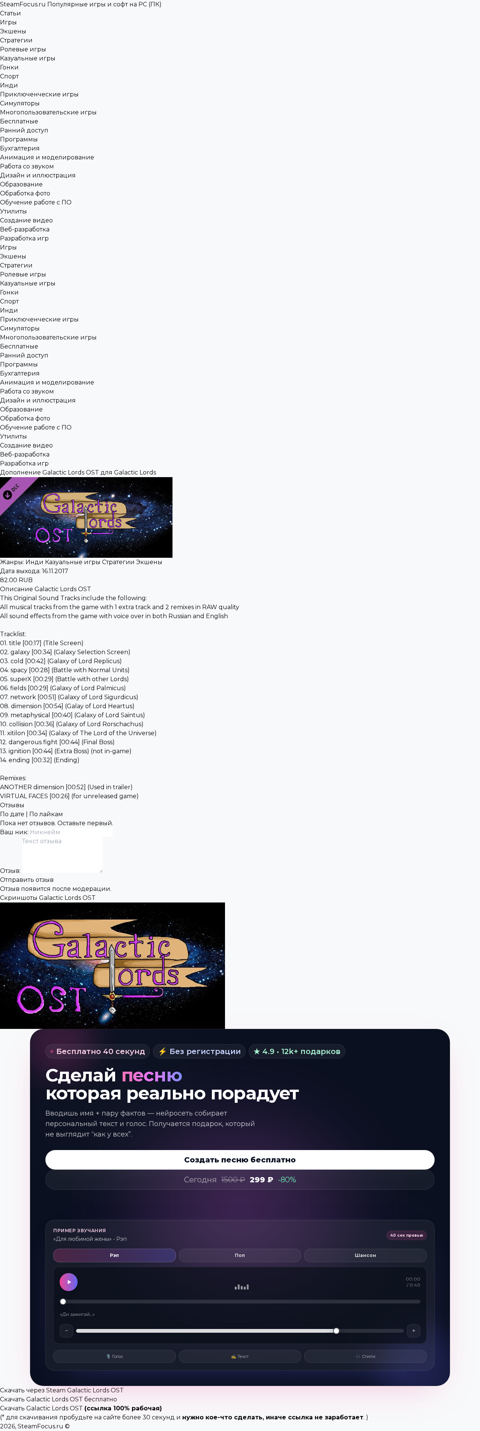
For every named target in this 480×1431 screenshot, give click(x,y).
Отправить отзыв (27, 879)
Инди (9, 85)
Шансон (365, 1255)
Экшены (13, 31)
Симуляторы (20, 103)
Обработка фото (25, 193)
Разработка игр (24, 238)
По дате (12, 814)
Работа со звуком (27, 166)
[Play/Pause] (69, 1282)
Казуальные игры (28, 58)
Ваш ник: (15, 832)
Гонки (9, 67)
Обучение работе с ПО (36, 202)
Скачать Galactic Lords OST (41, 1408)
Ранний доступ (24, 130)
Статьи (10, 13)
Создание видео (26, 220)
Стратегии (16, 40)
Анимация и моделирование (47, 157)
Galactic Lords (135, 472)
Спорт (9, 76)
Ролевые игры (23, 49)
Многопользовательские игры (48, 112)
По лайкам (46, 814)
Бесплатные (19, 121)
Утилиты (13, 211)
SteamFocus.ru (81, 4)
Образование (21, 184)
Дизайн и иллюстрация (38, 175)
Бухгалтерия (20, 148)
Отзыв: (11, 870)
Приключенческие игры (39, 94)
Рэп (114, 1255)
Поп (240, 1255)
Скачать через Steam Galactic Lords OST (62, 1390)
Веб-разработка (25, 229)
